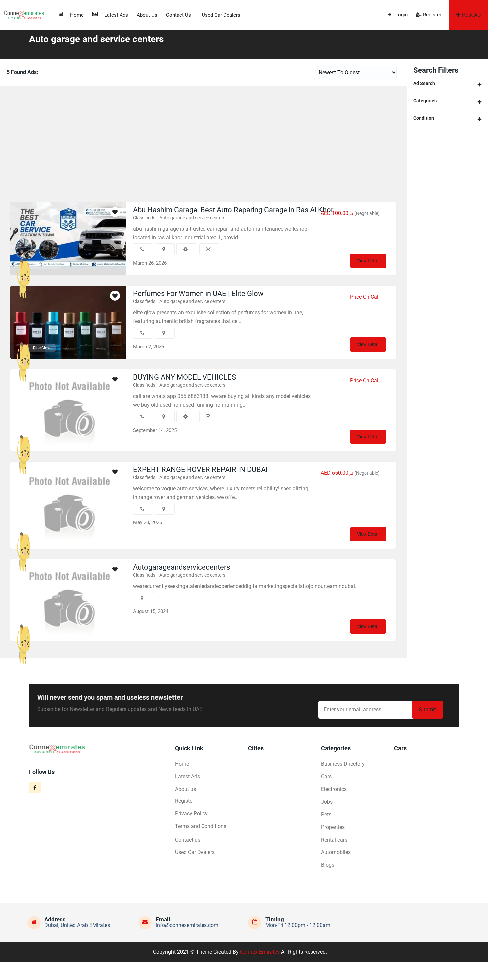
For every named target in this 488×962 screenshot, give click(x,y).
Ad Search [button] (424, 83)
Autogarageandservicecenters (181, 567)
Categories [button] (425, 100)
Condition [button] (423, 117)
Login (401, 15)
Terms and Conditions (200, 826)
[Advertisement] (203, 142)
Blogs (327, 865)
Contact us (178, 15)
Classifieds (144, 217)
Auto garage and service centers (192, 217)
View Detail (368, 260)
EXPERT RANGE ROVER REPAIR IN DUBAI (200, 469)
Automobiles (336, 852)
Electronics (334, 789)
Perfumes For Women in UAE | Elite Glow (198, 293)
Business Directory (343, 764)
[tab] (447, 83)
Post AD (471, 15)
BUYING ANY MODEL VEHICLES (184, 377)
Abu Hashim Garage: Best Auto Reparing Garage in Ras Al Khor (233, 210)
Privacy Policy (191, 813)
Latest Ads (116, 15)
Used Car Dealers (221, 15)
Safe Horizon (44, 264)
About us (147, 15)
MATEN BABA (45, 440)
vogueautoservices (49, 537)
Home (77, 15)
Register (432, 15)
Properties (333, 827)
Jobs (327, 802)
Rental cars (334, 840)
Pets (326, 814)
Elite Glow (41, 348)
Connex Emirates (260, 952)
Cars (326, 776)
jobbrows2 (42, 630)
